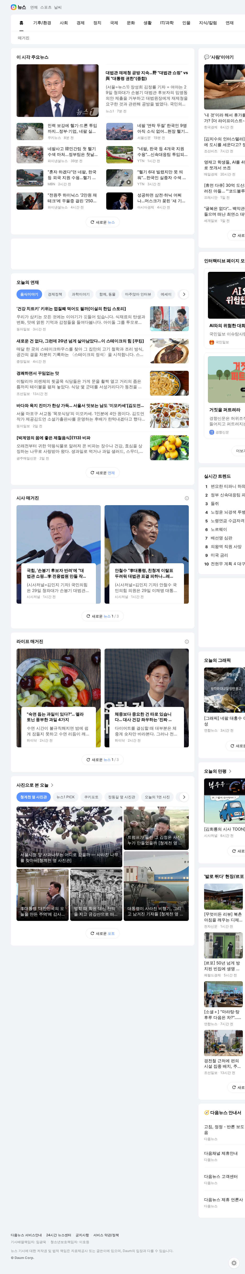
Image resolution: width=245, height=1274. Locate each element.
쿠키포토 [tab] (91, 797)
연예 (34, 7)
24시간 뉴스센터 (58, 1235)
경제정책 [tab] (55, 294)
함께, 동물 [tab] (107, 294)
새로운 (105, 222)
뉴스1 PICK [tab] (65, 797)
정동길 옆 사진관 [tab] (121, 797)
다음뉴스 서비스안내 (26, 1235)
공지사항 (82, 1235)
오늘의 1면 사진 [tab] (157, 797)
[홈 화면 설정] (234, 1263)
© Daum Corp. (22, 1258)
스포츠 (46, 7)
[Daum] (14, 7)
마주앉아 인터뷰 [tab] (138, 294)
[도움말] (186, 498)
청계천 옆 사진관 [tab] (33, 797)
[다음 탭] (184, 294)
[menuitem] (21, 22)
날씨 (58, 7)
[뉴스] (22, 7)
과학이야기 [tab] (81, 294)
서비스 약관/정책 (106, 1235)
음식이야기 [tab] (29, 294)
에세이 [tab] (166, 294)
